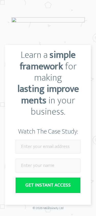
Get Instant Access (48, 185)
